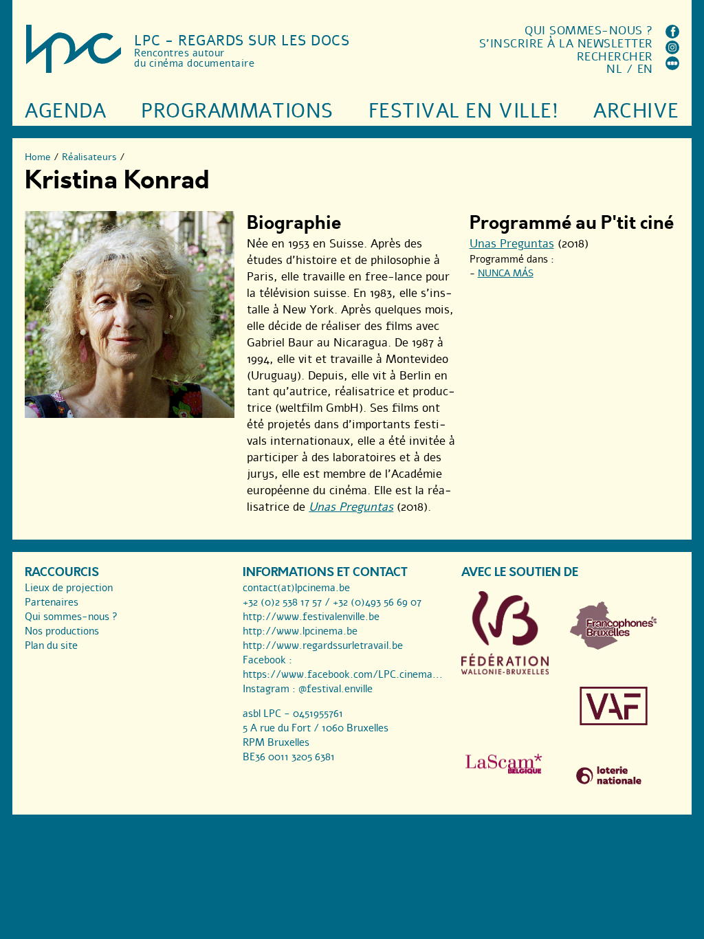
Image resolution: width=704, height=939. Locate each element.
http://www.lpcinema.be (300, 631)
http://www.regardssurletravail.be (323, 645)
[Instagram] (672, 50)
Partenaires (51, 602)
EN (645, 69)
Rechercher (615, 57)
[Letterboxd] (672, 66)
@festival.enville (335, 689)
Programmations (237, 111)
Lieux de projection (69, 588)
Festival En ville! (463, 111)
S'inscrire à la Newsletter (566, 44)
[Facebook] (672, 35)
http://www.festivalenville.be (311, 616)
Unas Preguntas (351, 507)
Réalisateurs (89, 157)
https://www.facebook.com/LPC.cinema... (343, 674)
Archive (636, 111)
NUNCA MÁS (506, 273)
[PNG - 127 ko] (613, 646)
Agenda (65, 111)
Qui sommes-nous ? (589, 30)
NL (614, 69)
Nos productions (62, 631)
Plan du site (51, 645)
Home (38, 157)
